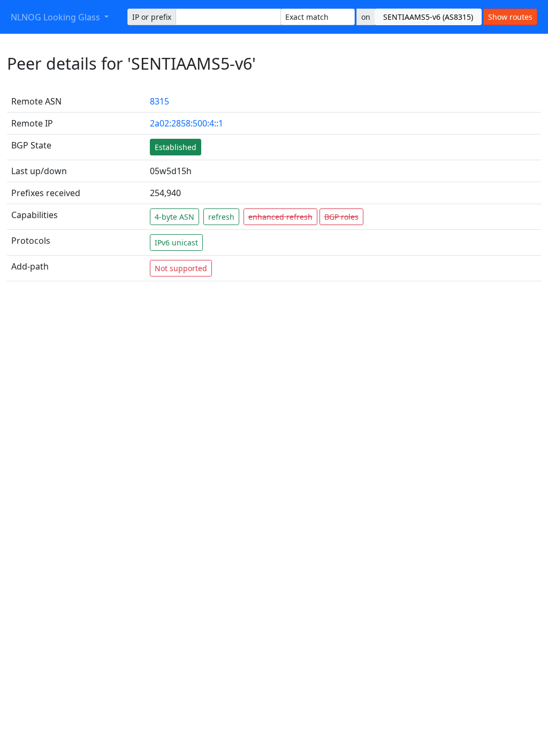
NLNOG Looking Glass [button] (56, 17)
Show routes (510, 17)
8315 (159, 101)
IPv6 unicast (176, 242)
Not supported (181, 268)
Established (175, 147)
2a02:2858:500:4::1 (186, 123)
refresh (221, 217)
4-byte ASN (174, 217)
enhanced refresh (280, 217)
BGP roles (341, 217)
